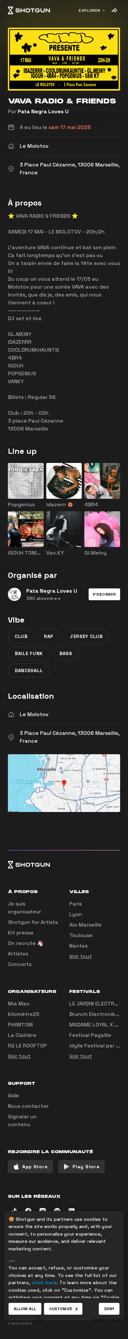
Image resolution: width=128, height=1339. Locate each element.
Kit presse (20, 932)
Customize (60, 1308)
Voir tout (80, 956)
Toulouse (81, 935)
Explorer (89, 10)
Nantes (78, 945)
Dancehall (29, 670)
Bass (65, 653)
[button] (104, 594)
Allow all (25, 1308)
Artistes (18, 953)
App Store (35, 1167)
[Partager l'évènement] (114, 10)
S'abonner (104, 594)
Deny (109, 1308)
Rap (48, 636)
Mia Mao (19, 1003)
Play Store (86, 1167)
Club (21, 636)
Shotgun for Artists (33, 922)
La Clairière (22, 1035)
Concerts (20, 964)
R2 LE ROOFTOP (27, 1045)
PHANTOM (20, 1024)
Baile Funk (29, 653)
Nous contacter (28, 1106)
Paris (75, 903)
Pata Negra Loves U (43, 111)
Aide (13, 1095)
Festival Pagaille (90, 1035)
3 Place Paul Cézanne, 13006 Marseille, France (69, 737)
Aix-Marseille (85, 924)
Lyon (75, 914)
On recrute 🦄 (26, 943)
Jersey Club (86, 636)
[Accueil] (29, 10)
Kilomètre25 (23, 1014)
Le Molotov (34, 714)
